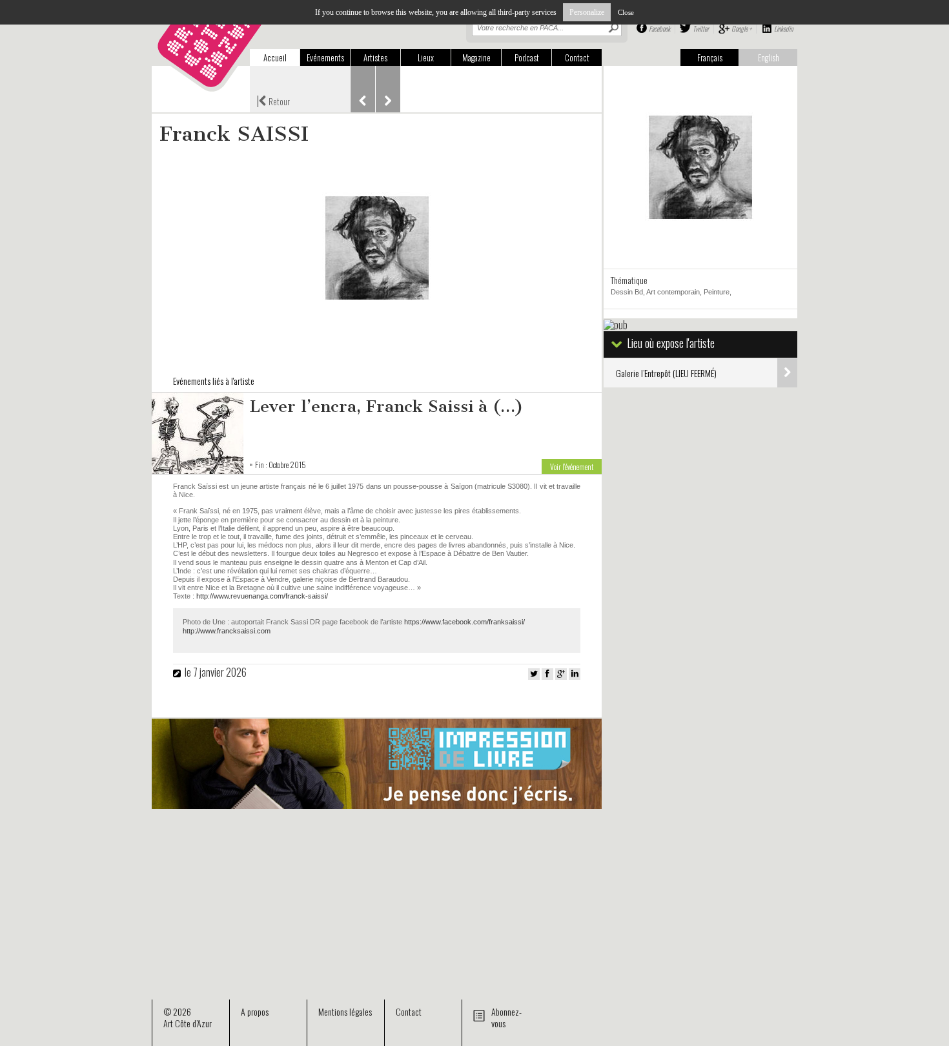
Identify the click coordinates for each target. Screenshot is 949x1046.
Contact (577, 57)
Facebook (659, 28)
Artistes (375, 57)
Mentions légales (345, 1011)
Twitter (701, 28)
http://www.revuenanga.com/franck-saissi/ (262, 596)
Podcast (527, 57)
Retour (273, 100)
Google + (741, 28)
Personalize (586, 12)
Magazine (476, 57)
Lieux (426, 57)
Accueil (275, 57)
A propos (255, 1011)
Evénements (325, 57)
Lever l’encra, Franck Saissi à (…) (387, 406)
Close (626, 12)
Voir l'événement (571, 466)
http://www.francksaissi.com (226, 631)
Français (709, 57)
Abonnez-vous (506, 1017)
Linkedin (783, 28)
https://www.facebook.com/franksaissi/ (464, 622)
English (768, 57)
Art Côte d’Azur (187, 1023)
